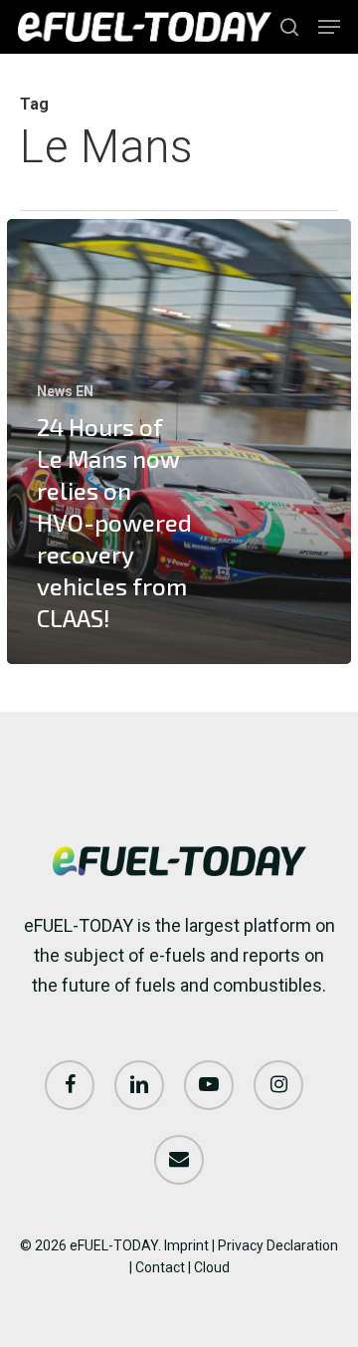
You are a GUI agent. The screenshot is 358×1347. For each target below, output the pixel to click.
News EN (65, 391)
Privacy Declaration (278, 1245)
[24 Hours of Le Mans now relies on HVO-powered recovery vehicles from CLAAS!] (179, 441)
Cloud (212, 1267)
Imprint (186, 1245)
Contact (160, 1267)
